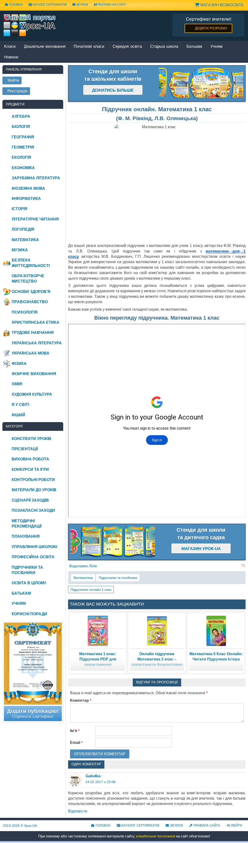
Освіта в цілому (29, 583)
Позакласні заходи (33, 510)
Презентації (25, 449)
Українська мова (30, 353)
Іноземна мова (28, 188)
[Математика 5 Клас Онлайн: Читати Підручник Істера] (216, 631)
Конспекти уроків (31, 439)
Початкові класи (89, 46)
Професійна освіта (33, 557)
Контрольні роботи (33, 480)
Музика (20, 250)
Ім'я (74, 731)
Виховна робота (30, 459)
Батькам (194, 46)
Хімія (17, 384)
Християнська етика (35, 322)
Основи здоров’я (31, 292)
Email (76, 743)
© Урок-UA (20, 825)
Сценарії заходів (30, 500)
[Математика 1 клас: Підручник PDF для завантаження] (98, 631)
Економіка (23, 168)
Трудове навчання (33, 333)
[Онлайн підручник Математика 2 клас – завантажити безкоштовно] (157, 631)
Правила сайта (206, 825)
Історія (19, 209)
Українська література (37, 343)
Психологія (25, 312)
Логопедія (23, 229)
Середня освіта (127, 46)
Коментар (80, 700)
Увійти (236, 825)
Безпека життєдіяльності (31, 263)
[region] (201, 83)
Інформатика (26, 199)
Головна (102, 825)
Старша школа (164, 46)
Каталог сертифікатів (49, 4)
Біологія (21, 127)
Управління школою (34, 547)
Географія (23, 137)
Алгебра (21, 116)
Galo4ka (93, 776)
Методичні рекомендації (26, 523)
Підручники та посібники (118, 578)
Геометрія (23, 147)
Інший (18, 415)
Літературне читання (35, 219)
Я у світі (20, 404)
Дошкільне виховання (44, 46)
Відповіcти (77, 811)
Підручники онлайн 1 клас (91, 589)
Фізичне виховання (34, 374)
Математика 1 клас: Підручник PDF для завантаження (97, 659)
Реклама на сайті (111, 4)
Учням (216, 46)
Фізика (19, 364)
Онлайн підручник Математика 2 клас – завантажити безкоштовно (157, 659)
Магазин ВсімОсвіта (221, 5)
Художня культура (32, 394)
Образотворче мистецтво (28, 278)
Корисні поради (29, 614)
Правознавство (30, 302)
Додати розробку (211, 28)
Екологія (21, 157)
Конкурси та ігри (30, 469)
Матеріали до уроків (34, 490)
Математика (83, 578)
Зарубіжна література (36, 178)
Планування (26, 536)
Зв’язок (81, 4)
